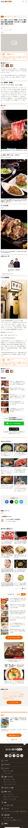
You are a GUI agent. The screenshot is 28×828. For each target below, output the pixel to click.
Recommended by (18, 588)
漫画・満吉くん (23, 811)
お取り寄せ (7, 814)
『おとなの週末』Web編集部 (7, 29)
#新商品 (22, 694)
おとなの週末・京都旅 (8, 805)
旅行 (5, 802)
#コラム (6, 696)
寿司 (5, 779)
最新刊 (6, 823)
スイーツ (15, 784)
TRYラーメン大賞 (8, 787)
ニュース (6, 768)
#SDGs (12, 698)
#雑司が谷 (20, 696)
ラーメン (10, 781)
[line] (10, 755)
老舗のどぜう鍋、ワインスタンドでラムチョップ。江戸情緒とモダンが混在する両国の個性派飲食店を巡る (7, 487)
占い (5, 794)
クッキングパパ (7, 811)
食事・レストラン (8, 16)
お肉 (5, 817)
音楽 (5, 796)
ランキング (7, 764)
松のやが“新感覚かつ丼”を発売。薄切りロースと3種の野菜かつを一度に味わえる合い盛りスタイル (18, 600)
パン (15, 781)
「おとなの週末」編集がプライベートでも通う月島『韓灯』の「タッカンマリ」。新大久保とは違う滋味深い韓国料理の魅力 (20, 455)
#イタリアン (7, 692)
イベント (5, 773)
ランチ (5, 784)
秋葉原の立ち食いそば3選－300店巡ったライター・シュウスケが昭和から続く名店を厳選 (17, 606)
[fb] (14, 755)
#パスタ (13, 692)
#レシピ (19, 692)
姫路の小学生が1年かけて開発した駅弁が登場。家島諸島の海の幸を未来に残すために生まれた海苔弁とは (18, 612)
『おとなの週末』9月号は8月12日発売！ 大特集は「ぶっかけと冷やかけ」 (18, 719)
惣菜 (12, 817)
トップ (6, 760)
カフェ (9, 784)
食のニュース (6, 770)
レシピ (11, 799)
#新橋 (2, 32)
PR (9, 773)
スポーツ (9, 796)
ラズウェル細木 (15, 811)
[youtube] (18, 755)
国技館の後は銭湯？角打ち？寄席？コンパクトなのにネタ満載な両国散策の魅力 (17, 631)
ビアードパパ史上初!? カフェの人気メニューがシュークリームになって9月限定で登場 (18, 618)
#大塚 (10, 696)
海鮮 (8, 817)
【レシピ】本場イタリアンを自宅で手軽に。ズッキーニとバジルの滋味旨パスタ (7, 454)
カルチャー (6, 799)
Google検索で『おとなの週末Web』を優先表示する (14, 431)
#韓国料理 (6, 698)
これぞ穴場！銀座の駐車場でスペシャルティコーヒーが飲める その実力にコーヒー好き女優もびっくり (20, 490)
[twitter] (6, 755)
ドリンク (19, 820)
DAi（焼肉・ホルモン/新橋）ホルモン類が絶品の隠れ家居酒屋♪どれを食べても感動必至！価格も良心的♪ (14, 22)
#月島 (15, 696)
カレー (8, 779)
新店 (12, 770)
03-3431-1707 (9, 332)
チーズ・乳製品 (12, 820)
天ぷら (5, 781)
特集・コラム (7, 791)
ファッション (16, 796)
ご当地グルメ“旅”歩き (17, 467)
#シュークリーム (8, 694)
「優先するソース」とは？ (14, 433)
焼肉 (15, 16)
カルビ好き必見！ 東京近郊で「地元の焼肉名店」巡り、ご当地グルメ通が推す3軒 (20, 471)
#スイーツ (15, 694)
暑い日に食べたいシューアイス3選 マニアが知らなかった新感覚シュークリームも (7, 472)
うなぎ (13, 779)
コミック (6, 808)
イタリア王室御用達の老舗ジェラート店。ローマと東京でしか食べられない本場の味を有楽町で (17, 625)
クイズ (8, 794)
